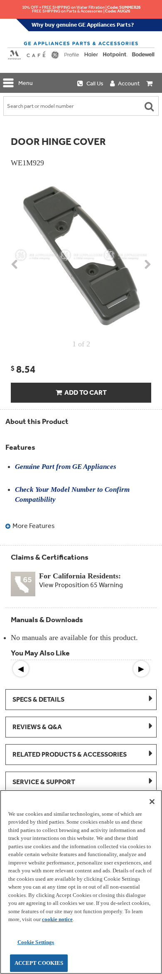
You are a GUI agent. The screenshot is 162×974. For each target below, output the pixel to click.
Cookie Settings (35, 942)
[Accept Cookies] (152, 801)
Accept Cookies (39, 963)
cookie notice (57, 919)
